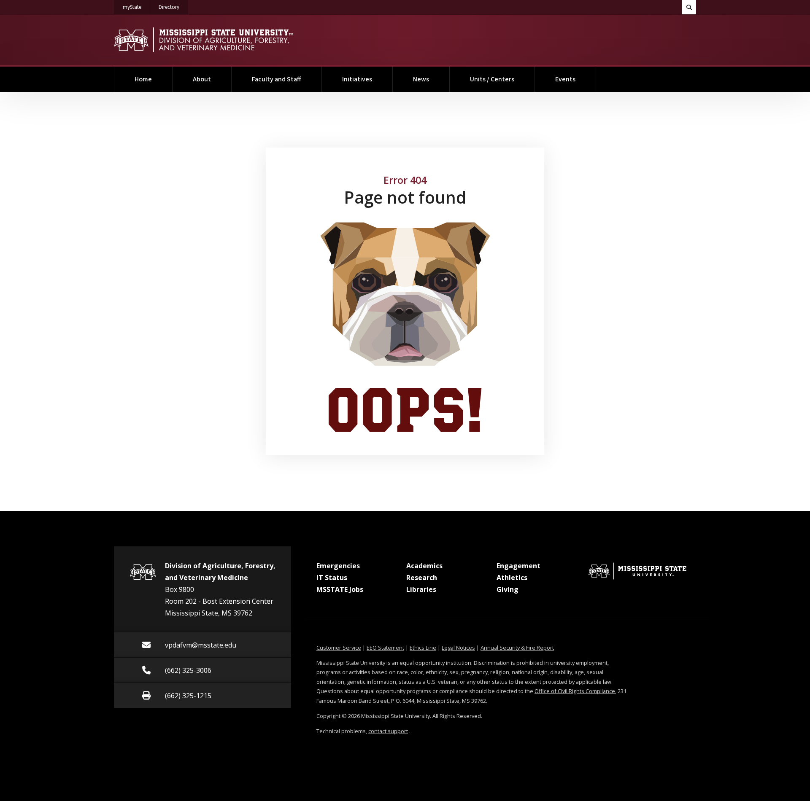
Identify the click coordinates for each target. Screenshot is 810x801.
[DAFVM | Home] (203, 39)
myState (136, 7)
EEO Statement (385, 647)
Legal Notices (458, 647)
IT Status (331, 577)
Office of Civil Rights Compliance (575, 691)
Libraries (421, 589)
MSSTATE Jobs (339, 589)
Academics (424, 565)
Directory (173, 7)
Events (565, 79)
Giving (507, 589)
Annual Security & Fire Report (517, 647)
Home (143, 79)
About (202, 79)
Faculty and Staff (276, 79)
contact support (388, 731)
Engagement (518, 565)
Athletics (512, 577)
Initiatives (357, 79)
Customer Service (338, 647)
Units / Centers (492, 79)
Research (421, 577)
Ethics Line (423, 647)
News (421, 79)
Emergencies (338, 565)
